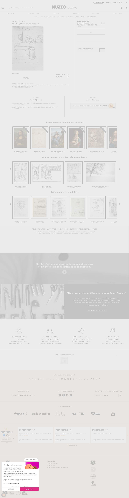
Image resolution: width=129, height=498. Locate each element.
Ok (121, 395)
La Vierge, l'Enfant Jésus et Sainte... (58, 152)
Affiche (56, 13)
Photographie (33, 13)
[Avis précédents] (16, 435)
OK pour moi (29, 489)
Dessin (75, 13)
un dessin (23, 103)
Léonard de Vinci (80, 16)
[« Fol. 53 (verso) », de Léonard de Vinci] (64, 360)
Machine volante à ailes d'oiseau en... (58, 222)
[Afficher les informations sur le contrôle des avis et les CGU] (13, 438)
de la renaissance (39, 103)
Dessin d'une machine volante (77, 222)
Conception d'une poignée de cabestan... (21, 222)
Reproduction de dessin (47, 16)
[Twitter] (71, 396)
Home (36, 16)
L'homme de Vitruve (39, 152)
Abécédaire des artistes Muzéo (64, 375)
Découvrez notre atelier (97, 310)
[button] (3, 494)
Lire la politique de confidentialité (11, 483)
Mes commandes (52, 463)
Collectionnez (60, 74)
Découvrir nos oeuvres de (89, 106)
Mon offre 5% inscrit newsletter (57, 467)
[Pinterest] (68, 396)
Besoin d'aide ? (112, 2)
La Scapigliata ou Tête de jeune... (96, 152)
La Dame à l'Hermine (76, 152)
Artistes (95, 13)
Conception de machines (74, 187)
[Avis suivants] (127, 435)
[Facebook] (60, 396)
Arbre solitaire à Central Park (100, 187)
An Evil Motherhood (20, 187)
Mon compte (51, 465)
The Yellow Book (47, 187)
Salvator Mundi (116, 152)
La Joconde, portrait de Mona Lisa (21, 152)
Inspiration (117, 13)
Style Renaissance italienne (65, 16)
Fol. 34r (115, 222)
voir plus (26, 435)
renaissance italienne (17, 104)
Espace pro (98, 2)
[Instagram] (64, 396)
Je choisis (11, 489)
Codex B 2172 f (39, 222)
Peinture (10, 13)
